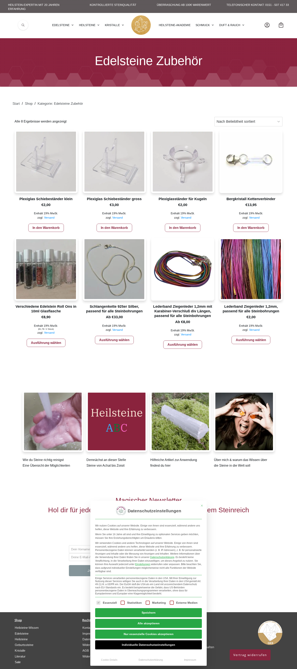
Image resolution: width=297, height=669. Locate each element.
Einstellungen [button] (142, 564)
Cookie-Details (109, 659)
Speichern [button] (149, 612)
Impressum (190, 659)
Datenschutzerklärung (162, 557)
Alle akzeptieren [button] (149, 623)
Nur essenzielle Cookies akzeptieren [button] (149, 634)
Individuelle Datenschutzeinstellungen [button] (148, 644)
